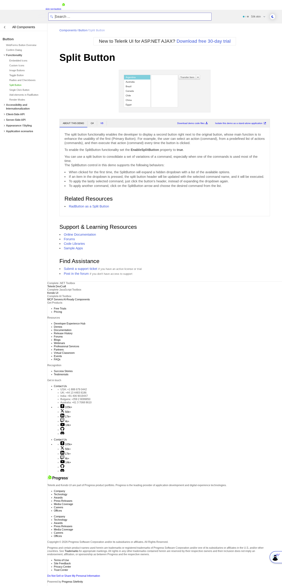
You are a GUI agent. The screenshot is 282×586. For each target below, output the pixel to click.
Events (58, 356)
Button (82, 30)
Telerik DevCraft (56, 286)
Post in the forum (76, 273)
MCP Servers (55, 299)
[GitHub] (62, 429)
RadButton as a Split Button (89, 206)
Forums (69, 239)
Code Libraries (74, 243)
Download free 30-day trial (204, 41)
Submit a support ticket (80, 269)
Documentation (62, 330)
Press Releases (63, 500)
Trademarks (71, 551)
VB (101, 123)
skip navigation (53, 8)
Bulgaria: (75, 399)
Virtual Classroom (64, 353)
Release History (63, 333)
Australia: (76, 402)
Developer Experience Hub (69, 323)
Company (59, 491)
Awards (58, 497)
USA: (73, 389)
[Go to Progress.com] (58, 479)
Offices (58, 510)
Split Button (97, 30)
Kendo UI (52, 293)
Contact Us (60, 386)
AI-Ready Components (76, 299)
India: (74, 396)
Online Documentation (80, 234)
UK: (73, 392)
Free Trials (60, 308)
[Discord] (62, 433)
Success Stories (63, 371)
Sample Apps (73, 248)
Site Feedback (62, 563)
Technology (60, 494)
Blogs (57, 339)
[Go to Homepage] (63, 8)
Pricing (58, 311)
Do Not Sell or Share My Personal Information (73, 575)
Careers (58, 507)
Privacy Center (62, 566)
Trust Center (61, 570)
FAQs (57, 359)
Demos (58, 326)
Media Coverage (63, 504)
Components (68, 30)
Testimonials (61, 374)
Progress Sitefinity (72, 581)
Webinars (59, 343)
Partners (59, 349)
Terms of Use (61, 560)
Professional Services (66, 346)
